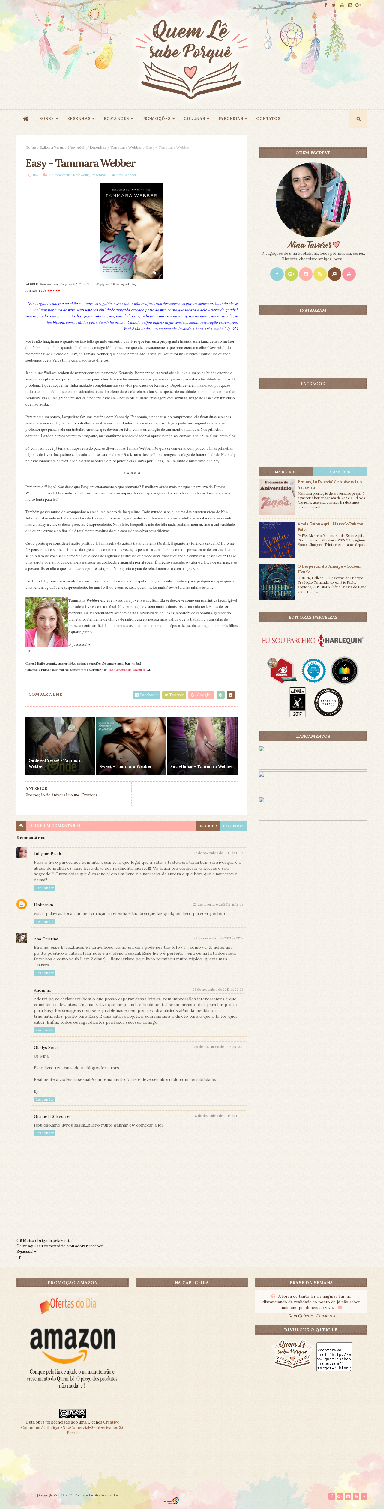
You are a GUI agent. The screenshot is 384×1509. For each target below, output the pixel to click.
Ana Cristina (46, 939)
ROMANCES (116, 118)
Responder (44, 887)
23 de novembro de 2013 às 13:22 (219, 938)
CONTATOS (268, 118)
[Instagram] (306, 274)
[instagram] (350, 5)
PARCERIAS (230, 118)
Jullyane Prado (48, 853)
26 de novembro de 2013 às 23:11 (219, 1047)
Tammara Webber (126, 147)
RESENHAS (79, 118)
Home (31, 147)
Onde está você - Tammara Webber (55, 763)
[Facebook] (277, 274)
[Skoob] (334, 274)
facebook (233, 825)
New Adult (77, 147)
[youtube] (342, 5)
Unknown (43, 905)
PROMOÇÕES (156, 118)
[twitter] (334, 5)
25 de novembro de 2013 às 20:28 (218, 989)
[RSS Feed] (320, 274)
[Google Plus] (291, 274)
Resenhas (98, 147)
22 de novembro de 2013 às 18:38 (218, 904)
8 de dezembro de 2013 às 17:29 (219, 1116)
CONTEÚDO (340, 472)
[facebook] (325, 5)
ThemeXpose (26, 1495)
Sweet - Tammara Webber (125, 766)
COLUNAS (194, 118)
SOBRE (46, 118)
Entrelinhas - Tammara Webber (201, 766)
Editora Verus (52, 147)
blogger (208, 825)
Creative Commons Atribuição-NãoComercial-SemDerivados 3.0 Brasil (72, 1428)
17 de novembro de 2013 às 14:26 (219, 853)
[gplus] (358, 5)
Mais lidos (285, 472)
